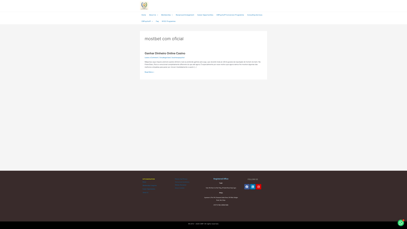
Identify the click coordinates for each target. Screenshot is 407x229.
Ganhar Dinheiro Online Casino (165, 53)
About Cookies (179, 188)
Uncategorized (165, 58)
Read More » (149, 72)
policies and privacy (181, 179)
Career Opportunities (149, 189)
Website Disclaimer (180, 185)
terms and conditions (182, 182)
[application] (157, 15)
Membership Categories (150, 185)
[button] (401, 223)
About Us (145, 192)
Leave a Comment (151, 58)
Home (144, 182)
